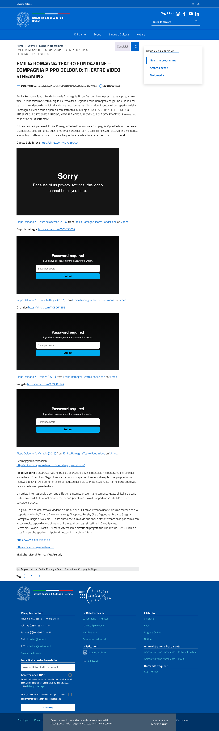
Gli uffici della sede (31, 653)
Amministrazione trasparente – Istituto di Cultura (170, 652)
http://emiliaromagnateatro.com (35, 547)
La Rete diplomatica (93, 625)
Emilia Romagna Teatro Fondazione (96, 222)
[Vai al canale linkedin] (196, 13)
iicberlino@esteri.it (36, 639)
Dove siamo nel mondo (95, 639)
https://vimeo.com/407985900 (59, 142)
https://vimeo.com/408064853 (46, 307)
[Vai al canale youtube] (190, 13)
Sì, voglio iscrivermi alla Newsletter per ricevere (43, 694)
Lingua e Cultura (152, 632)
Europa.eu (92, 661)
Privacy (30, 686)
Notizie (148, 639)
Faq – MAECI (151, 671)
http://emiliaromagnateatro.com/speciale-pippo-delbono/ (51, 465)
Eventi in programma (51, 46)
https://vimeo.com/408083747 (45, 384)
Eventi (31, 46)
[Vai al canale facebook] (183, 13)
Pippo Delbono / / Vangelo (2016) (36, 453)
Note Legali (39, 686)
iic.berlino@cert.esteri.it (38, 646)
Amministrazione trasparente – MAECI (164, 659)
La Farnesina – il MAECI (95, 618)
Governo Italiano (24, 3)
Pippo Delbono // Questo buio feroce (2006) (42, 222)
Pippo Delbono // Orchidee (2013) (36, 377)
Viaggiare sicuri (90, 632)
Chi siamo (149, 618)
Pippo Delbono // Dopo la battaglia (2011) (41, 300)
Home (20, 46)
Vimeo (124, 222)
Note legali (23, 720)
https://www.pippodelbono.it (33, 540)
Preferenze (160, 720)
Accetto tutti (159, 724)
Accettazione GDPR (33, 675)
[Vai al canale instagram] (177, 13)
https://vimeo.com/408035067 (56, 229)
